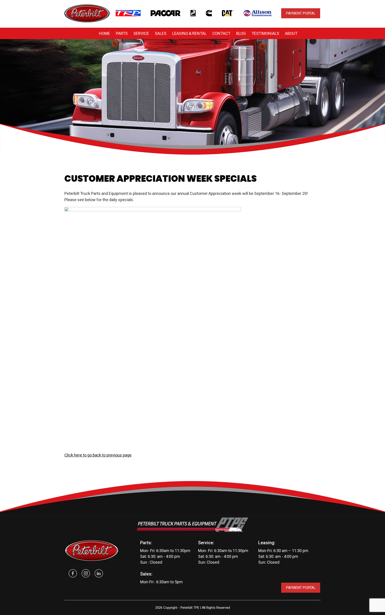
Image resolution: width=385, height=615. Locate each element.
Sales (160, 33)
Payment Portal (300, 13)
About (291, 33)
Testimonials (265, 33)
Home (104, 33)
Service (141, 33)
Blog (241, 33)
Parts (122, 33)
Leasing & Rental (189, 33)
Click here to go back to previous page (97, 455)
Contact (221, 33)
